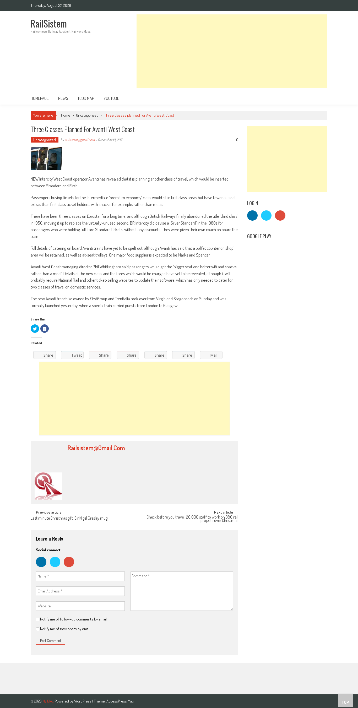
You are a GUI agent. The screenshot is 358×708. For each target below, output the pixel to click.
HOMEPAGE (40, 98)
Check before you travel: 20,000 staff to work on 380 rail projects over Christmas (192, 519)
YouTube (111, 98)
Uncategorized (87, 115)
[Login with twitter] (57, 568)
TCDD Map (86, 98)
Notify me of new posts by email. (65, 628)
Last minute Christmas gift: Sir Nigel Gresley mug (69, 518)
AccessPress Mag (119, 701)
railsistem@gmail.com (80, 140)
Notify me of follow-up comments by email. (73, 619)
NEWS (63, 98)
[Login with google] (70, 568)
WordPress (83, 701)
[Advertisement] (232, 51)
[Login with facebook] (43, 568)
